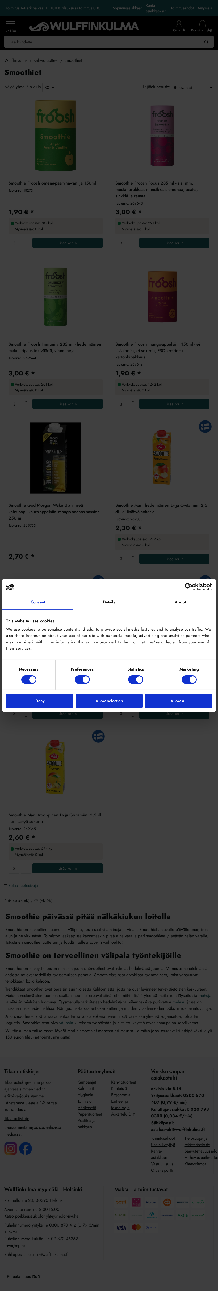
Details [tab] (109, 602)
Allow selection (109, 701)
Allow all (178, 701)
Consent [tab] (38, 602)
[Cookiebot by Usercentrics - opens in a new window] (188, 587)
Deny (39, 701)
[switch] (82, 679)
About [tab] (180, 602)
